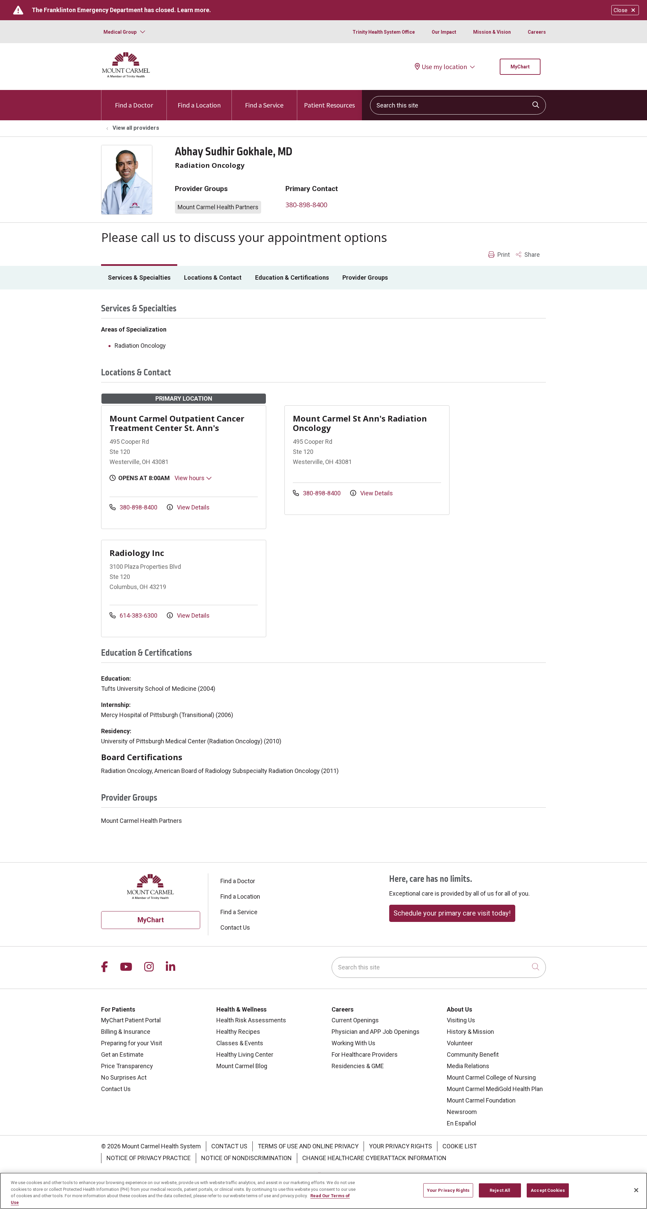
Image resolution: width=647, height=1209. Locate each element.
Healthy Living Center (244, 1054)
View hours (190, 478)
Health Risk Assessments (251, 1020)
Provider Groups (365, 277)
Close (620, 10)
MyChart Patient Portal (131, 1020)
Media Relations (468, 1066)
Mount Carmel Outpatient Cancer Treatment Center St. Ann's (177, 423)
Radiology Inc (137, 552)
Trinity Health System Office (383, 32)
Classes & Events (239, 1043)
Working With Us (353, 1043)
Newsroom (462, 1111)
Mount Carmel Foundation (481, 1100)
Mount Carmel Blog (241, 1066)
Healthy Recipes (238, 1031)
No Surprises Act (124, 1077)
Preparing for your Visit (131, 1043)
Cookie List (459, 1146)
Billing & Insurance (125, 1031)
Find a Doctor (134, 105)
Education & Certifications (292, 277)
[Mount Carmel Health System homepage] (126, 76)
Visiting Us (461, 1020)
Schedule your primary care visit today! (452, 913)
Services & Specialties (139, 277)
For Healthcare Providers (365, 1054)
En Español (461, 1123)
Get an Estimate (122, 1054)
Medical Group (119, 32)
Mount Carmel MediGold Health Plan (495, 1088)
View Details (193, 507)
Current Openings (355, 1020)
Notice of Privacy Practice (148, 1157)
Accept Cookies (548, 1190)
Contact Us (235, 927)
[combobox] (458, 105)
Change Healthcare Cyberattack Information (374, 1157)
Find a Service (264, 105)
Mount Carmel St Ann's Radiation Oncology (360, 423)
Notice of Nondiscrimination (246, 1157)
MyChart (520, 66)
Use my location (444, 66)
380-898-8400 (306, 204)
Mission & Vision (492, 32)
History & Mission (470, 1031)
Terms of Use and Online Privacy (308, 1146)
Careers (537, 32)
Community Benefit (473, 1054)
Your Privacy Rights (400, 1146)
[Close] (636, 1190)
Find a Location (199, 105)
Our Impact (444, 32)
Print (503, 254)
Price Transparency (127, 1066)
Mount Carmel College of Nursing (491, 1077)
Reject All (500, 1190)
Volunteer (460, 1043)
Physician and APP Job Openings (376, 1031)
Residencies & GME (358, 1066)
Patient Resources (329, 105)
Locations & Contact (213, 277)
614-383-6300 (138, 615)
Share (531, 254)
